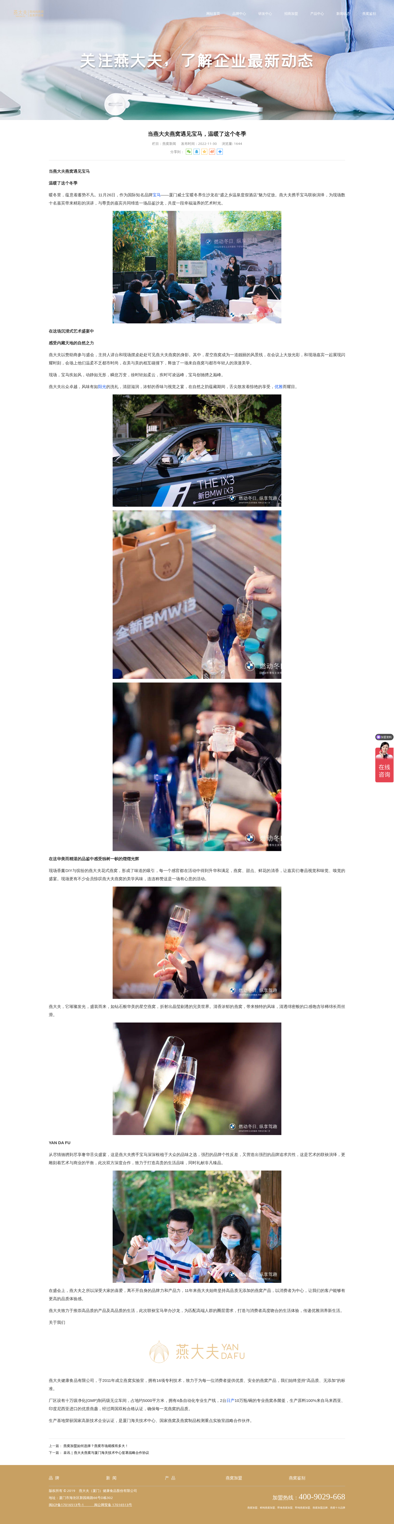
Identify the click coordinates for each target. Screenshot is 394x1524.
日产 (230, 1400)
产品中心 (317, 13)
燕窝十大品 (336, 1507)
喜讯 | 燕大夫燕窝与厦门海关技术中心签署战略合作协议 (106, 1452)
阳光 (102, 386)
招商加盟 (291, 13)
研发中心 (265, 13)
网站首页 (213, 13)
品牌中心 (239, 13)
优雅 (279, 386)
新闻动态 (343, 13)
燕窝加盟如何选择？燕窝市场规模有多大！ (95, 1445)
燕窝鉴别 (369, 13)
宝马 (157, 195)
